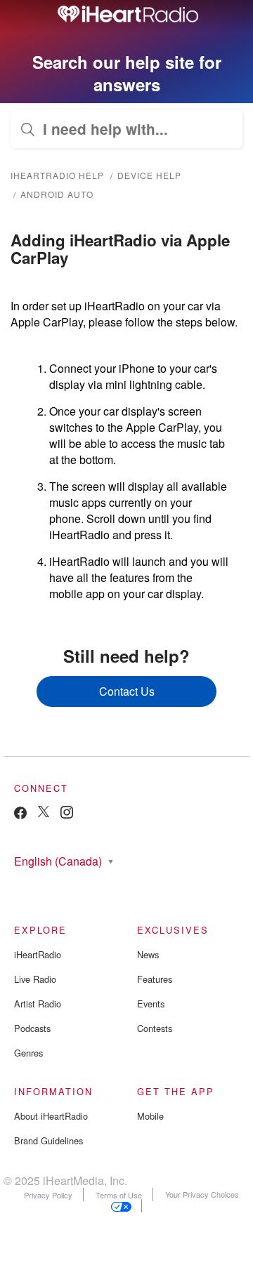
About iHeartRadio (51, 1116)
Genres (28, 1052)
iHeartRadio (37, 954)
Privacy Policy (48, 1194)
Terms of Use (119, 1194)
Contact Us (127, 691)
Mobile (150, 1116)
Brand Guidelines (48, 1140)
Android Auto (56, 194)
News (148, 954)
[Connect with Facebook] (20, 816)
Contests (154, 1028)
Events (150, 1003)
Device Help (149, 175)
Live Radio (35, 979)
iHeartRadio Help (57, 175)
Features (154, 979)
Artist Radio (37, 1003)
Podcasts (32, 1028)
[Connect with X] (43, 813)
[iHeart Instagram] (66, 814)
